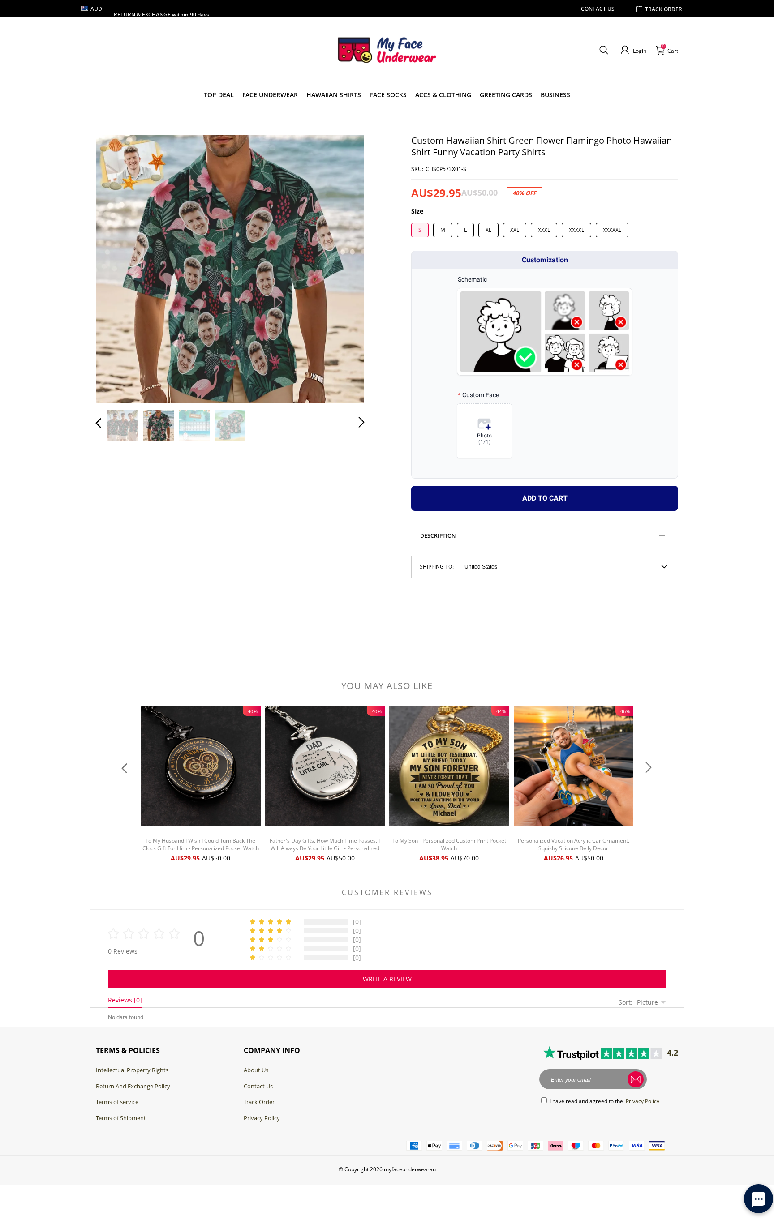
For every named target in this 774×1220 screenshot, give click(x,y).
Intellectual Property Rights (132, 1070)
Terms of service (117, 1102)
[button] (603, 50)
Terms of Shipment (121, 1118)
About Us (256, 1070)
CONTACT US (598, 9)
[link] (219, 95)
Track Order (663, 9)
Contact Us (258, 1086)
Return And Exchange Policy (133, 1086)
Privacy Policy (262, 1118)
